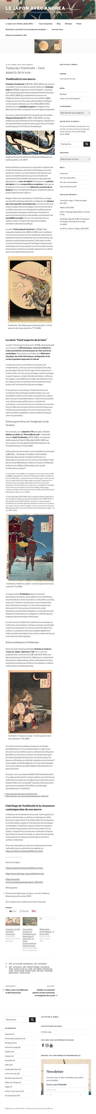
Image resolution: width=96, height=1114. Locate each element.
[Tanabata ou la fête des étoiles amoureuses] (13, 921)
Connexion (64, 173)
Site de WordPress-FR (68, 187)
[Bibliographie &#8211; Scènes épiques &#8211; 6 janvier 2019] (47, 921)
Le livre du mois (11, 1074)
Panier (79, 24)
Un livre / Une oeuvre (12, 1091)
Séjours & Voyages (12, 1082)
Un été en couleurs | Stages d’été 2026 (74, 228)
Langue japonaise (11, 1069)
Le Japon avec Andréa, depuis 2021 (19, 24)
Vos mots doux (57, 29)
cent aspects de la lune (21, 969)
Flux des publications (67, 178)
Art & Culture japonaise (21, 964)
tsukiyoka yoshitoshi (25, 971)
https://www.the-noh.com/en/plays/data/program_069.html (27, 796)
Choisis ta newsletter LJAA (16, 35)
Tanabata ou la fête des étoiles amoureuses (13, 931)
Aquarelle (8, 1034)
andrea (29, 65)
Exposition (9, 1060)
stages (7, 1087)
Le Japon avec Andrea (35, 8)
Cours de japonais (45, 24)
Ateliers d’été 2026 (67, 207)
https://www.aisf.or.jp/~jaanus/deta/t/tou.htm (21, 794)
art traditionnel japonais (36, 967)
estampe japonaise (43, 969)
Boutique (68, 24)
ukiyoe (40, 971)
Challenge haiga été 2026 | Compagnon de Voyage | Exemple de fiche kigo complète (74, 221)
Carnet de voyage (11, 1047)
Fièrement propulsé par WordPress (40, 1108)
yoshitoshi (25, 973)
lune (11, 971)
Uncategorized (10, 1096)
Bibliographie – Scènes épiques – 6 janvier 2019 (47, 931)
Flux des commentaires (68, 182)
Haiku (7, 1065)
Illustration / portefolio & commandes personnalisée (26, 29)
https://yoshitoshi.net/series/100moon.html (24, 851)
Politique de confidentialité (15, 1108)
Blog (59, 24)
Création (8, 1056)
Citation (8, 1052)
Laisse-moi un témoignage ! (70, 98)
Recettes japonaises (12, 1078)
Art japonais (40, 964)
